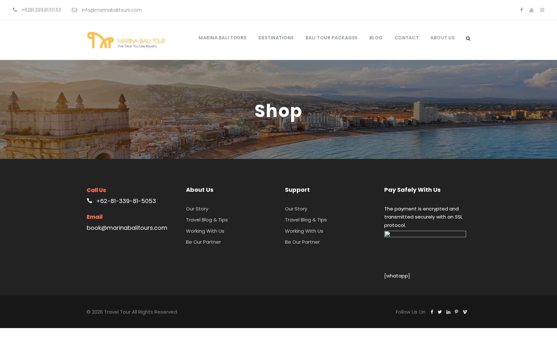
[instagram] (542, 10)
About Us (442, 37)
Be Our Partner (203, 241)
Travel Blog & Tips (207, 219)
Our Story (197, 208)
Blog (376, 37)
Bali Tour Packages (332, 37)
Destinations (276, 37)
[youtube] (531, 10)
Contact (407, 37)
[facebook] (521, 10)
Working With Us (205, 231)
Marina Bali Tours (223, 37)
